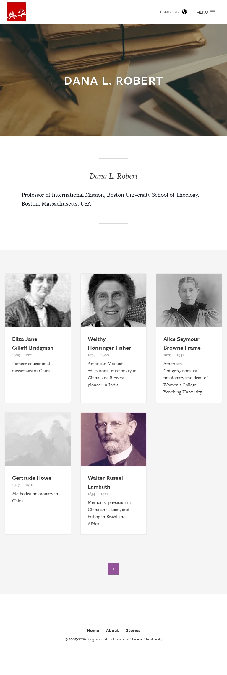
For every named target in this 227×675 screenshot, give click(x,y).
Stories (133, 630)
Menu (202, 12)
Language (170, 12)
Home (93, 630)
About (112, 630)
